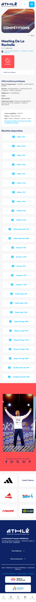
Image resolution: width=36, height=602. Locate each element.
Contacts (31, 573)
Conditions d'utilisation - (9, 573)
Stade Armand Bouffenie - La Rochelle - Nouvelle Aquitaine (18, 51)
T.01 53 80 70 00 (7, 542)
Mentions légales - (22, 573)
